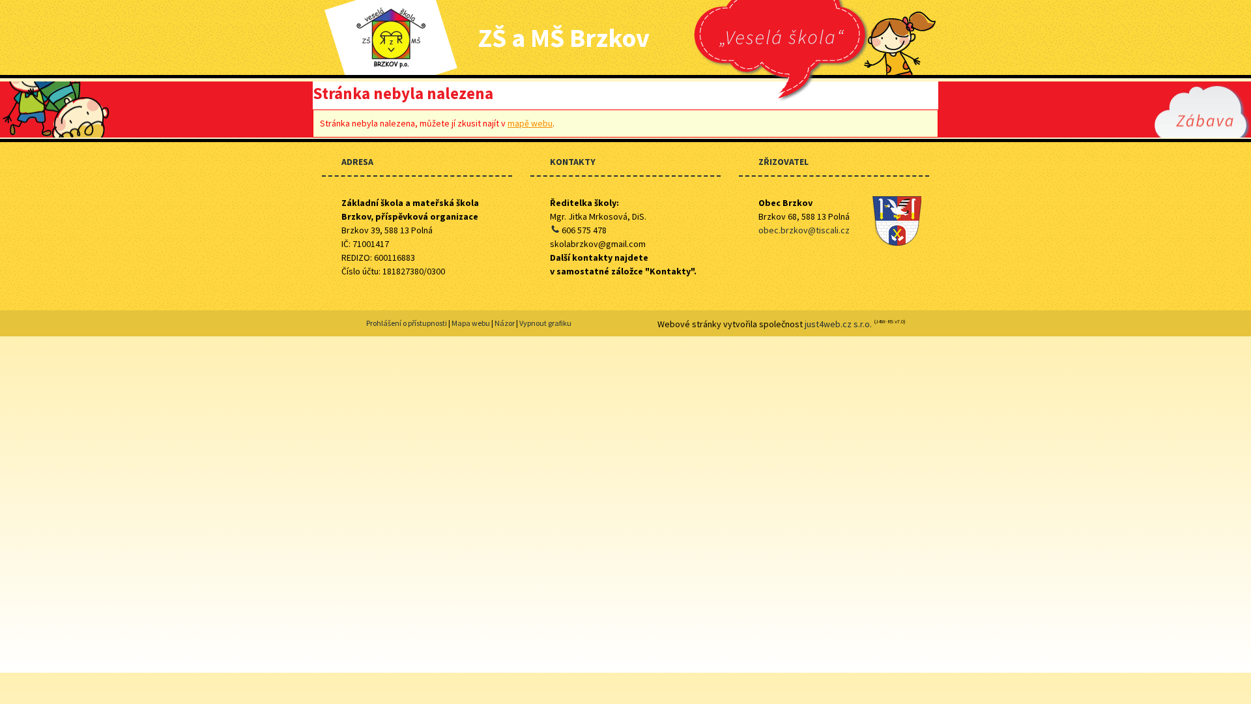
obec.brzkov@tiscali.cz (804, 230)
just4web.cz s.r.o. (838, 324)
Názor (505, 323)
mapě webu (530, 123)
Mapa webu (471, 323)
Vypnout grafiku (545, 323)
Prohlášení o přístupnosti (406, 323)
